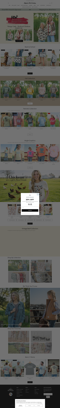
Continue (30, 210)
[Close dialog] (38, 194)
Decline (38, 405)
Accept (29, 405)
